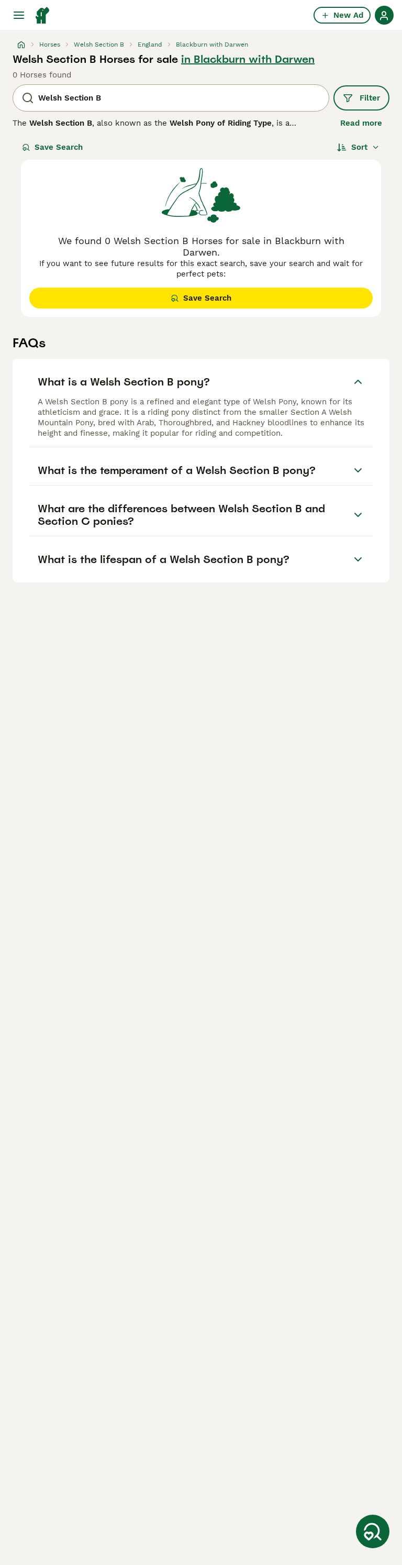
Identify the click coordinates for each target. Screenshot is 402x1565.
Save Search (59, 147)
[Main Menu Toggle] (18, 15)
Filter (370, 98)
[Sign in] (384, 15)
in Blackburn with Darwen (248, 59)
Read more (361, 123)
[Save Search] (372, 1531)
